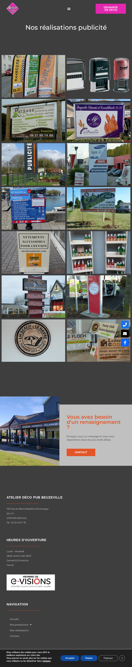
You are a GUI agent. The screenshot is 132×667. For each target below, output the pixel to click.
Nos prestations (19, 624)
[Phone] (125, 324)
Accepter (69, 658)
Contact (14, 635)
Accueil (14, 619)
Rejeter (89, 658)
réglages (46, 661)
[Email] (125, 333)
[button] (69, 8)
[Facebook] (125, 342)
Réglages (108, 658)
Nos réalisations (19, 630)
